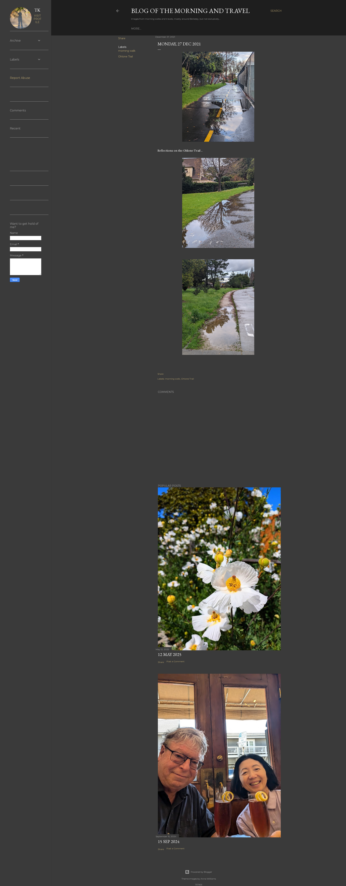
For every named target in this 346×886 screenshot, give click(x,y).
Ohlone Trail (125, 56)
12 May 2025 (169, 654)
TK (37, 10)
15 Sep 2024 (168, 841)
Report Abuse (20, 78)
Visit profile (37, 19)
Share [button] (121, 38)
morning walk (126, 50)
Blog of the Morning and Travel (190, 10)
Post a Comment (176, 661)
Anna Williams (208, 878)
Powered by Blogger (201, 872)
